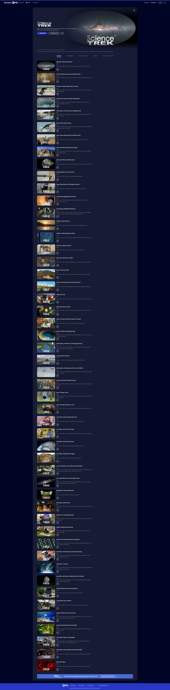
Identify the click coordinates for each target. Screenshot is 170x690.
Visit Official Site (54, 33)
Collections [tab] (70, 56)
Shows (28, 2)
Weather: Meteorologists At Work (65, 233)
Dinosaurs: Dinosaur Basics (63, 245)
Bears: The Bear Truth (62, 392)
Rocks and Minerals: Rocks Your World (66, 147)
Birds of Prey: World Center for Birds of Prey (68, 135)
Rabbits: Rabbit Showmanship (64, 527)
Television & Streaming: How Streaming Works (69, 551)
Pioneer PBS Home (103, 685)
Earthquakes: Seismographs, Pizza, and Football (69, 368)
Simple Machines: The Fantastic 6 (65, 172)
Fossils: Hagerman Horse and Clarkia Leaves (68, 74)
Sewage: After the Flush (63, 356)
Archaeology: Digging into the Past (66, 196)
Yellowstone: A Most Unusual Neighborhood (68, 111)
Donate (154, 2)
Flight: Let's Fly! (60, 294)
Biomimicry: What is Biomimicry (65, 490)
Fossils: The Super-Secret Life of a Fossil (67, 86)
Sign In (160, 2)
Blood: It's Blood (60, 662)
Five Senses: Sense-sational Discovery (66, 417)
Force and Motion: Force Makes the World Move (69, 466)
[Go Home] (134, 10)
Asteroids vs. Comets (62, 564)
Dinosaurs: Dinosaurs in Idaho (64, 258)
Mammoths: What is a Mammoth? (65, 637)
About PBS (73, 685)
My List (36, 2)
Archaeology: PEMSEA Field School (65, 209)
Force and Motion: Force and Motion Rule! (68, 478)
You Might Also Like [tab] (108, 56)
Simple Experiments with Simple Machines (68, 184)
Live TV (22, 2)
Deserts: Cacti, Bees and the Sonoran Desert (68, 282)
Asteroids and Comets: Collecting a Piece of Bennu (70, 576)
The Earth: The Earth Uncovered (65, 441)
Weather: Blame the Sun (63, 221)
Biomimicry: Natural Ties (63, 502)
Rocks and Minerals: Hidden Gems (65, 160)
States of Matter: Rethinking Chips (65, 331)
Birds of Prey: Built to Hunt (63, 123)
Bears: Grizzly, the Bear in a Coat (65, 405)
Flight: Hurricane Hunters (63, 307)
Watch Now (43, 33)
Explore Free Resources (108, 676)
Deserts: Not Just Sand (62, 270)
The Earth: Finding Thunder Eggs (65, 453)
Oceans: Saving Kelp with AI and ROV (66, 625)
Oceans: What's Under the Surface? (66, 613)
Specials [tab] (59, 56)
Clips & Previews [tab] (83, 56)
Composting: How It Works (63, 600)
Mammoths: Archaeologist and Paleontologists (69, 649)
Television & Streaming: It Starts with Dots (68, 539)
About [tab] (95, 56)
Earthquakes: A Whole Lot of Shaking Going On (69, 343)
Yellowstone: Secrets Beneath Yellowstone (68, 98)
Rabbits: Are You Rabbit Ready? (65, 515)
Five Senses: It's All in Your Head (65, 429)
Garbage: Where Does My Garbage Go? (67, 588)
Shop (147, 2)
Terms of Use (90, 685)
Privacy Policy (81, 685)
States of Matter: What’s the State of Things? (68, 319)
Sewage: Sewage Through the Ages (66, 380)
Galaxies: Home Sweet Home (64, 62)
